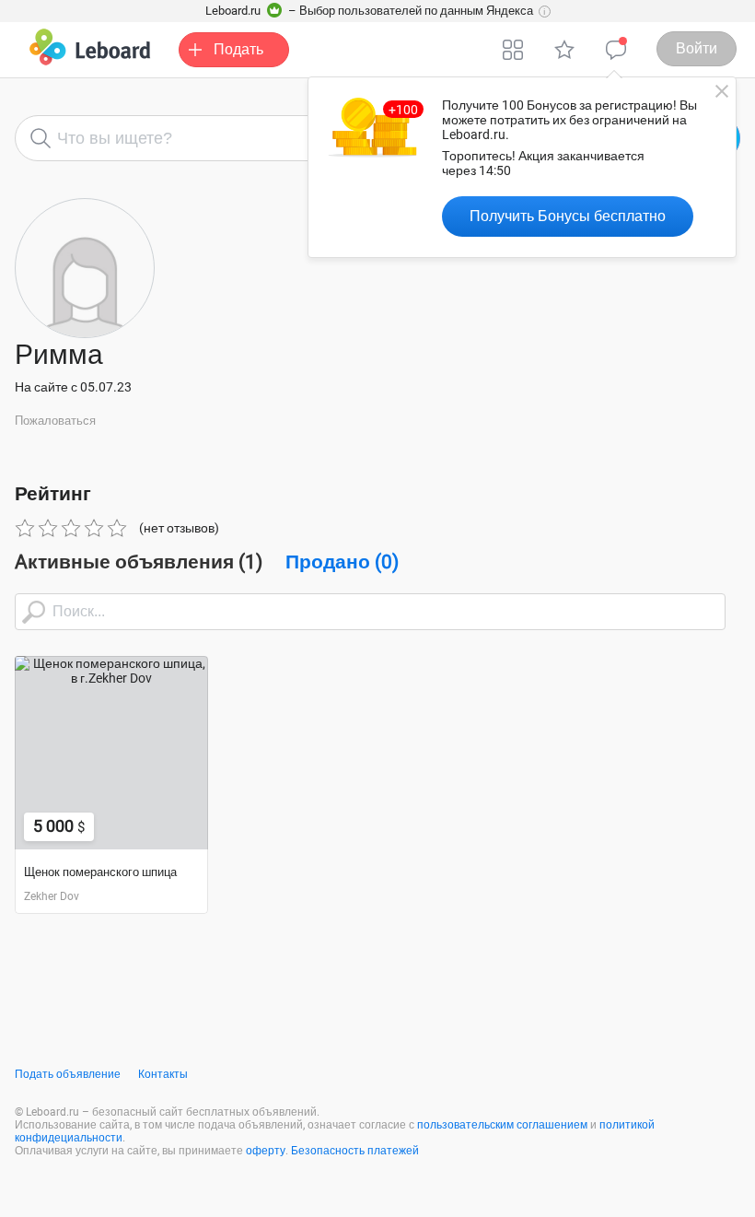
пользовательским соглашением (502, 1124)
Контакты (163, 1074)
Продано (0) (342, 562)
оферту (265, 1150)
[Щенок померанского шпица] (111, 752)
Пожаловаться (55, 420)
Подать (238, 49)
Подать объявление (68, 1074)
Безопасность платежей (355, 1150)
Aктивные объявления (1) (138, 562)
